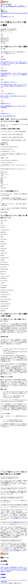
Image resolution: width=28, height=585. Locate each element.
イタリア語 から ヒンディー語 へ (9, 462)
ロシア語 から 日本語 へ (6, 466)
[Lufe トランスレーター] (14, 2)
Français (19, 13)
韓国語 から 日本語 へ (6, 571)
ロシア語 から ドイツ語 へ (7, 469)
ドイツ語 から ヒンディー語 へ (8, 450)
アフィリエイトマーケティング (8, 580)
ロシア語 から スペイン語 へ (7, 470)
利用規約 (3, 581)
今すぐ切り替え (4, 142)
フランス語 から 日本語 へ (20, 570)
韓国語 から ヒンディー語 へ (7, 447)
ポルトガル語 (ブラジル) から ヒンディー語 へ (12, 459)
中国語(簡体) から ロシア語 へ (8, 440)
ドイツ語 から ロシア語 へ (7, 449)
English (2, 13)
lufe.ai (7, 518)
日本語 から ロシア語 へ (6, 443)
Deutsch (12, 13)
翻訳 (2, 36)
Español (15, 13)
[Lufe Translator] (14, 554)
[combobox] (5, 38)
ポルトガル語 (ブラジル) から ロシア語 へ (11, 457)
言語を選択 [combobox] (12, 29)
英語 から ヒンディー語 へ (7, 439)
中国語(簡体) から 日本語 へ (17, 567)
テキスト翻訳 (5, 6)
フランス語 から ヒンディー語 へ (9, 456)
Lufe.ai (24, 549)
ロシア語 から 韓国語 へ (6, 467)
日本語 (5, 13)
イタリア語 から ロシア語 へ (7, 460)
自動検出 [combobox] (3, 29)
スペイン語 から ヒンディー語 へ (9, 453)
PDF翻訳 (18, 6)
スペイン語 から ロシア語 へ (7, 452)
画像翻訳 (12, 6)
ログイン (3, 9)
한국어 (8, 13)
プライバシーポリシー (21, 580)
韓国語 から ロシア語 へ (6, 446)
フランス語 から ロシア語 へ (7, 455)
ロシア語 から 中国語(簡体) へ (8, 465)
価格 (6, 581)
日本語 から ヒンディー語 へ (7, 445)
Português (23, 13)
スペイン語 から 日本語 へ (8, 570)
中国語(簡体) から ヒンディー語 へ (9, 442)
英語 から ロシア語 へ (6, 437)
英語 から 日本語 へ (5, 567)
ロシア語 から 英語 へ (6, 463)
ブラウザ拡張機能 (14, 518)
